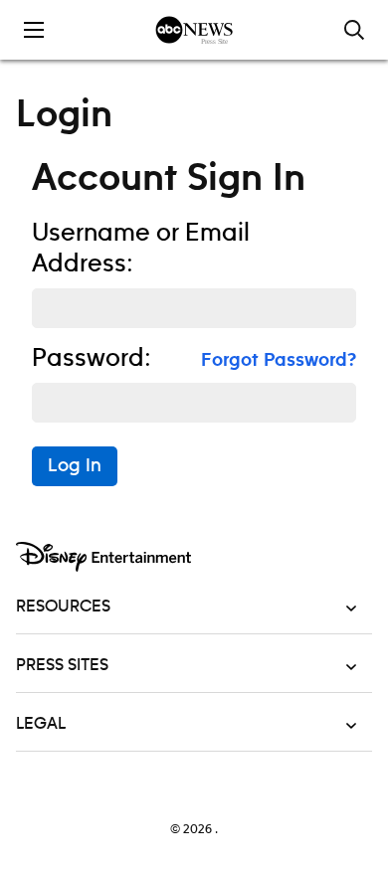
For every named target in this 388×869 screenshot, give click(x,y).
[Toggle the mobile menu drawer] (34, 30)
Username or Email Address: (141, 249)
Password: (91, 359)
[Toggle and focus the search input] (354, 30)
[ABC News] (194, 30)
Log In (74, 466)
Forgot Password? (278, 361)
